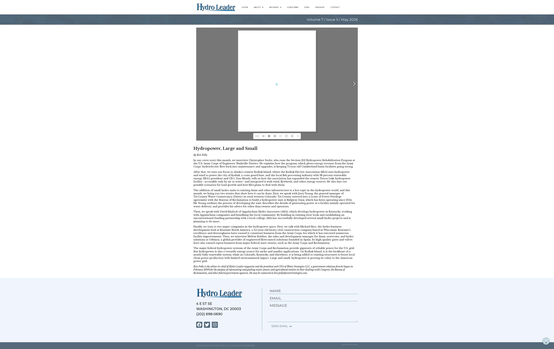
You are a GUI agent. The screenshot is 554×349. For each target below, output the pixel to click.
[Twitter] (207, 325)
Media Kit (320, 7)
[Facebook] (199, 325)
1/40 (257, 136)
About (257, 7)
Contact (335, 7)
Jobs (306, 7)
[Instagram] (215, 325)
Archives (274, 7)
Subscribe (292, 7)
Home (245, 7)
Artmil (354, 344)
